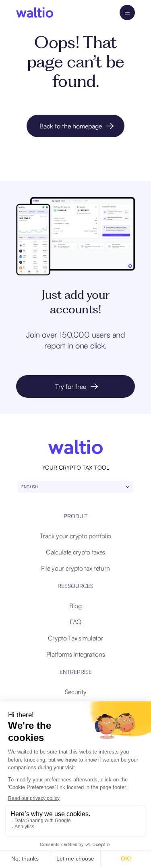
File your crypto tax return (75, 568)
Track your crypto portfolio (75, 536)
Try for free (70, 386)
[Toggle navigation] (127, 12)
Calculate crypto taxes (75, 552)
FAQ (75, 622)
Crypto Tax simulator (75, 638)
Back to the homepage (70, 126)
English (29, 486)
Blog (75, 606)
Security (75, 692)
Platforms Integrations (75, 654)
